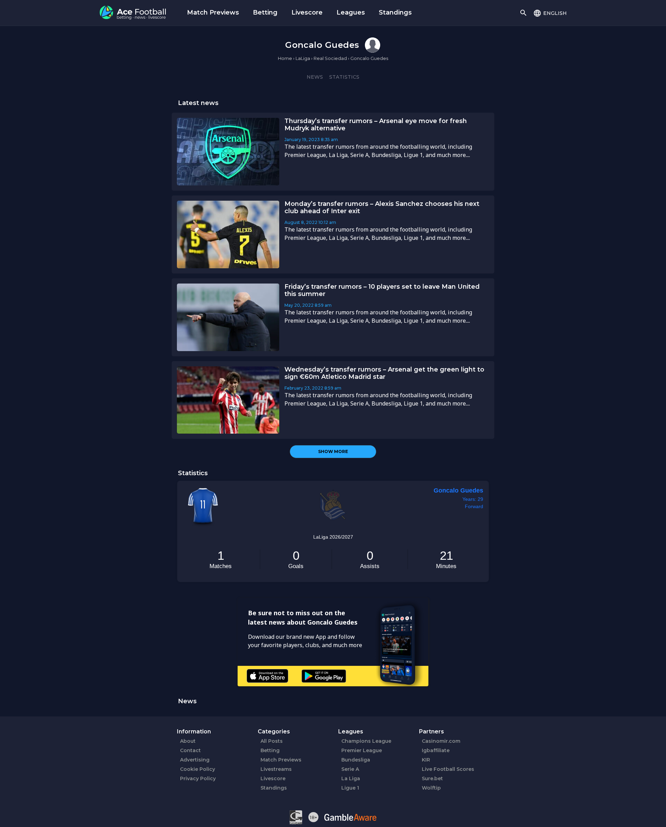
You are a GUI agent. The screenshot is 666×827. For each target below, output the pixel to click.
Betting (265, 12)
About (188, 741)
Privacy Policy (198, 778)
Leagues (350, 12)
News (315, 77)
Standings (395, 12)
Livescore (307, 12)
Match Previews (213, 12)
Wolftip (431, 788)
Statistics (344, 77)
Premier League (361, 750)
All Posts (272, 741)
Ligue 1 (350, 788)
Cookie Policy (197, 769)
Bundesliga (355, 760)
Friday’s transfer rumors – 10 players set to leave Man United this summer (382, 290)
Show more (333, 451)
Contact (190, 750)
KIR (426, 760)
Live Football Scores (448, 769)
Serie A (350, 769)
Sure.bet (432, 778)
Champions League (366, 741)
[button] (550, 12)
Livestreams (276, 769)
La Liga (350, 778)
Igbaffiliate (436, 750)
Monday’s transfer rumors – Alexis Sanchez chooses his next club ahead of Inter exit (381, 207)
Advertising (195, 760)
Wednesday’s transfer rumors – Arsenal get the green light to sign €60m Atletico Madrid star (384, 373)
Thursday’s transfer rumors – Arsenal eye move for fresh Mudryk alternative (375, 124)
